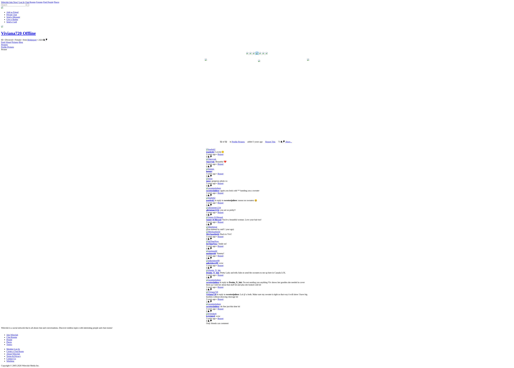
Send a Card (11, 22)
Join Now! (13, 2)
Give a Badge (12, 19)
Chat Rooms (30, 2)
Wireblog (10, 361)
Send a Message (13, 17)
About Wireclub (13, 354)
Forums (39, 2)
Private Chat (11, 15)
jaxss (208, 181)
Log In (21, 2)
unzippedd (211, 253)
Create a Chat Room (15, 351)
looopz (209, 171)
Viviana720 (211, 294)
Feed (3, 42)
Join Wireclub (12, 335)
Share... (289, 142)
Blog (21, 42)
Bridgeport (32, 40)
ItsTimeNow (211, 244)
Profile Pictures (7, 47)
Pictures (15, 42)
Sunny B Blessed (213, 220)
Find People (48, 2)
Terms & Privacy (13, 356)
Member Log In (13, 349)
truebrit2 (210, 152)
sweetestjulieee (212, 190)
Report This (270, 142)
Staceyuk (210, 162)
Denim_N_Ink (212, 273)
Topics (9, 344)
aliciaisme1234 (212, 210)
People (9, 340)
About (8, 42)
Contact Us (11, 359)
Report (220, 154)
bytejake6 (210, 316)
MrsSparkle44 (212, 234)
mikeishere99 (212, 263)
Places (56, 2)
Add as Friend (12, 12)
